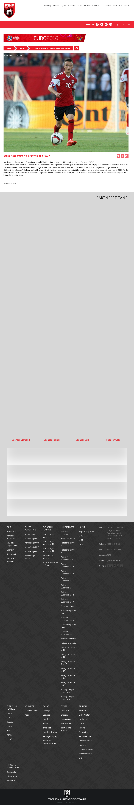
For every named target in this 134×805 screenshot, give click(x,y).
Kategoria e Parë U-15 (68, 669)
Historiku (107, 5)
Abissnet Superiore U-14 (67, 593)
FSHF (9, 527)
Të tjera (83, 706)
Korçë (9, 735)
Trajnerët (47, 728)
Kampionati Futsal (68, 638)
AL (124, 24)
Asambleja (11, 531)
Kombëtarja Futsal (30, 557)
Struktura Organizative (12, 544)
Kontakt (127, 5)
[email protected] (114, 560)
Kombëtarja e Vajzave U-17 (49, 549)
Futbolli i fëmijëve (12, 707)
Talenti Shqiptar (85, 753)
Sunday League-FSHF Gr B (68, 697)
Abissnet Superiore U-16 (67, 579)
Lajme (63, 5)
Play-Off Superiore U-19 (68, 611)
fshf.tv (81, 723)
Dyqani (64, 706)
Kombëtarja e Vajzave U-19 (49, 542)
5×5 (80, 758)
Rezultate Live (85, 736)
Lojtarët (46, 715)
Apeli (27, 715)
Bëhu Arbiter (84, 715)
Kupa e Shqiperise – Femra (50, 563)
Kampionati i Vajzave (48, 556)
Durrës (9, 717)
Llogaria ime (66, 719)
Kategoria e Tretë (68, 643)
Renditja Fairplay (50, 736)
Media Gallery (85, 719)
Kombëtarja (30, 534)
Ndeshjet (47, 719)
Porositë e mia (67, 723)
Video (79, 5)
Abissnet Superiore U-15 (67, 586)
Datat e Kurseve (86, 749)
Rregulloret (11, 554)
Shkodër (10, 722)
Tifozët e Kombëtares (13, 766)
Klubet (45, 723)
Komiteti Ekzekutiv (11, 537)
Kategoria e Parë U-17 (68, 655)
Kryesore (72, 5)
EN (129, 24)
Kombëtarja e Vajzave (49, 535)
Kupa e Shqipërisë (86, 531)
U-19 (81, 535)
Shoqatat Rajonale (10, 559)
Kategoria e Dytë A (68, 544)
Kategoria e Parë (68, 538)
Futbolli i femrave (48, 528)
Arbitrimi (82, 710)
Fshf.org (47, 5)
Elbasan (10, 726)
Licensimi (11, 550)
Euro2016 (117, 5)
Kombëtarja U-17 (32, 547)
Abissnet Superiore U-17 (67, 572)
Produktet (65, 710)
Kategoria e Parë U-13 (68, 683)
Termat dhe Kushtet (66, 729)
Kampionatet (67, 527)
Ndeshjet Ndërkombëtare (49, 742)
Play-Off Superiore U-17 (68, 625)
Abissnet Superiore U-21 (67, 558)
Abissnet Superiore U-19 (67, 565)
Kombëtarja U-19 (32, 543)
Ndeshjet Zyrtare (50, 732)
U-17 (81, 540)
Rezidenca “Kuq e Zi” (93, 5)
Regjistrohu (11, 772)
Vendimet (29, 706)
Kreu (9, 48)
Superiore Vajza (67, 606)
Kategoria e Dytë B (68, 551)
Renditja (46, 710)
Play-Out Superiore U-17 (67, 633)
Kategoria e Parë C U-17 (68, 662)
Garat (46, 706)
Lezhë (9, 739)
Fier (8, 730)
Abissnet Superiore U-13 (67, 600)
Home (56, 5)
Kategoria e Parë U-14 (68, 676)
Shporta (64, 715)
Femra (82, 544)
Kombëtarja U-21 (32, 538)
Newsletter (83, 732)
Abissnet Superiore (65, 532)
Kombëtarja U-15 (32, 551)
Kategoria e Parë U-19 (68, 648)
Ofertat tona (12, 776)
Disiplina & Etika (31, 710)
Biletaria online (85, 740)
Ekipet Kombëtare (30, 528)
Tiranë (9, 713)
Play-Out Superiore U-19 (67, 618)
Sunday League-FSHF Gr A (68, 690)
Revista (82, 728)
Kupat (82, 527)
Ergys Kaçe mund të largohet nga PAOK (51, 48)
